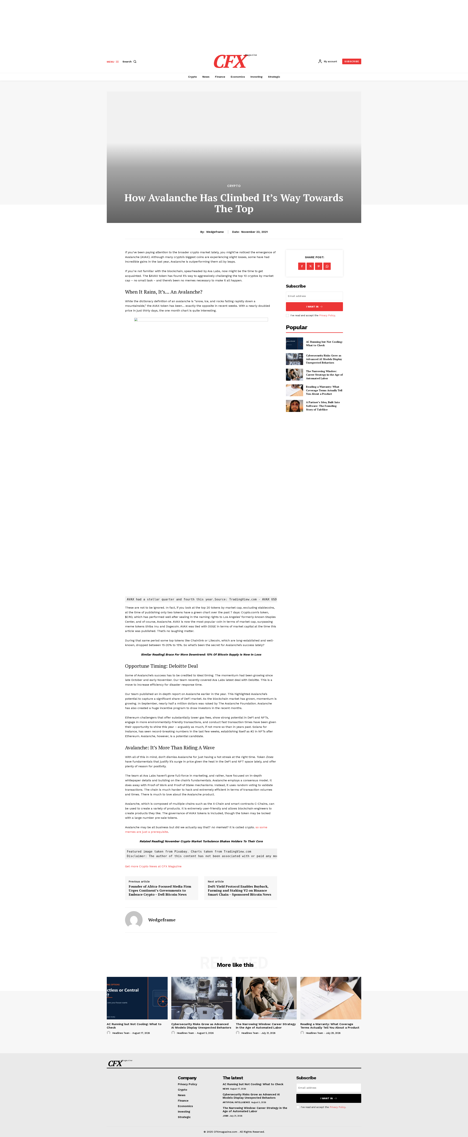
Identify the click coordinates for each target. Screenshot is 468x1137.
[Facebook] (301, 266)
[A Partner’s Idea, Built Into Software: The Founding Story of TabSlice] (294, 406)
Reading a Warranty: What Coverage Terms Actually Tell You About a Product (324, 390)
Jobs (225, 1116)
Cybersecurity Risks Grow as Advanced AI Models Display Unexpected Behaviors (324, 359)
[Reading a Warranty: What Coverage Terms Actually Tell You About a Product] (294, 390)
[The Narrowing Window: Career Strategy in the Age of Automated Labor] (294, 375)
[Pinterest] (318, 266)
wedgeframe (215, 232)
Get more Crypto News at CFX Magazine (153, 866)
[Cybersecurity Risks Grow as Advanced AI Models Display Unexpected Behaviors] (294, 359)
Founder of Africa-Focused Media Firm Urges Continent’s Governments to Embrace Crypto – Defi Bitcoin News (160, 890)
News (226, 1089)
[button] (130, 61)
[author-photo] (109, 1033)
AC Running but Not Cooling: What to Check (324, 343)
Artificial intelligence (236, 1102)
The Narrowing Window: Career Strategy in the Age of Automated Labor (324, 374)
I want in (312, 306)
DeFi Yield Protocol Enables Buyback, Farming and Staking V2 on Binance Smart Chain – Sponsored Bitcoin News (239, 890)
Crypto (234, 186)
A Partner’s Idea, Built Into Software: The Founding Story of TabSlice (323, 405)
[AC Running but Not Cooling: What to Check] (294, 343)
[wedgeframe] (134, 920)
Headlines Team (120, 1033)
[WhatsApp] (327, 266)
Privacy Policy (327, 315)
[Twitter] (310, 266)
